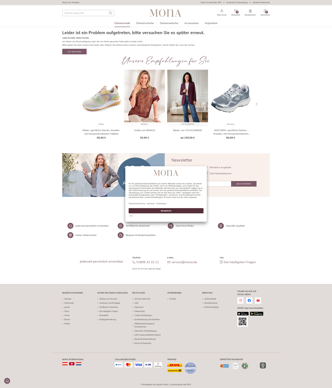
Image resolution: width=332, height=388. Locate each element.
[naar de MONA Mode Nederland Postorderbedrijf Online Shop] (78, 363)
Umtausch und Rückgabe (109, 303)
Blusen (67, 319)
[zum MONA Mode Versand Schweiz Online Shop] (71, 363)
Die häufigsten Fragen (240, 262)
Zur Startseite (74, 51)
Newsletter (104, 315)
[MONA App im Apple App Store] (243, 313)
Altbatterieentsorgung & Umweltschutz (144, 325)
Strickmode (69, 303)
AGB (136, 303)
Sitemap (67, 299)
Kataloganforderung (107, 319)
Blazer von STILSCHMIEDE (187, 130)
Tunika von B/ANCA (144, 130)
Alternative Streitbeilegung (145, 331)
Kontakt (172, 299)
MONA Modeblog (211, 307)
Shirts (66, 311)
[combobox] (88, 13)
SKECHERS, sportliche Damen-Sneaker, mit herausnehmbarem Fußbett (230, 132)
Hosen (67, 315)
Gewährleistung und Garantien (147, 319)
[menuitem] (122, 24)
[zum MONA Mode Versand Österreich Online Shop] (65, 363)
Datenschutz (139, 311)
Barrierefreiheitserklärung (145, 339)
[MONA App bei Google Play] (256, 313)
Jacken (67, 307)
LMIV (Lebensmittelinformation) (147, 335)
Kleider (67, 323)
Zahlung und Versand (108, 299)
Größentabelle (210, 299)
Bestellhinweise (210, 303)
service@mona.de (184, 262)
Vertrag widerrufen (142, 299)
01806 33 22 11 (147, 262)
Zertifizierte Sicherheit (108, 307)
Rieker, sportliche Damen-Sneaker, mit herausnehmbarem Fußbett (101, 132)
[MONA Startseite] (166, 13)
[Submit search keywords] (110, 13)
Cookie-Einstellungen (143, 315)
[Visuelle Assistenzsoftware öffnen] (261, 365)
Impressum (139, 307)
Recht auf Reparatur (142, 343)
